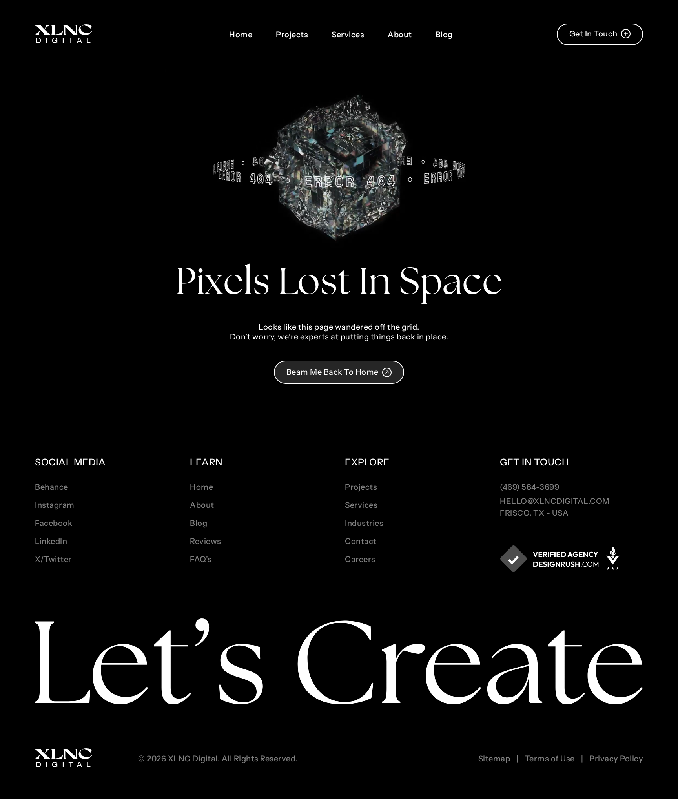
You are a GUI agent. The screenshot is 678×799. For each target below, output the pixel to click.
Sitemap (494, 758)
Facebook (53, 523)
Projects (292, 34)
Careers (360, 559)
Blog (444, 34)
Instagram (55, 505)
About (400, 34)
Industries (364, 523)
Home (240, 34)
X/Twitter (53, 559)
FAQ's (201, 559)
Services (348, 34)
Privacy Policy (616, 758)
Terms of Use (550, 758)
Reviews (205, 541)
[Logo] (63, 34)
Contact (361, 541)
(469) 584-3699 (529, 487)
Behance (51, 487)
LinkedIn (51, 541)
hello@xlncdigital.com (555, 501)
